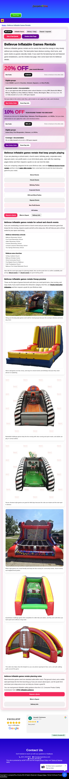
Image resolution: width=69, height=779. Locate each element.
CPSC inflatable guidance (25, 690)
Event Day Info (24, 103)
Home (4, 25)
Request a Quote (11, 215)
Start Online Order (11, 103)
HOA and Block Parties (34, 195)
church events (24, 272)
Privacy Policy (44, 760)
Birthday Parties (34, 185)
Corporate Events (34, 190)
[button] (2, 20)
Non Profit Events (34, 205)
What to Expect (24, 215)
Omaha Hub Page (30, 36)
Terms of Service (57, 760)
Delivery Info (36, 215)
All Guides (34, 210)
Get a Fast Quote (12, 36)
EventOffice (3, 777)
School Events (34, 175)
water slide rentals (25, 168)
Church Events (34, 180)
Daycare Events (34, 200)
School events (13, 272)
